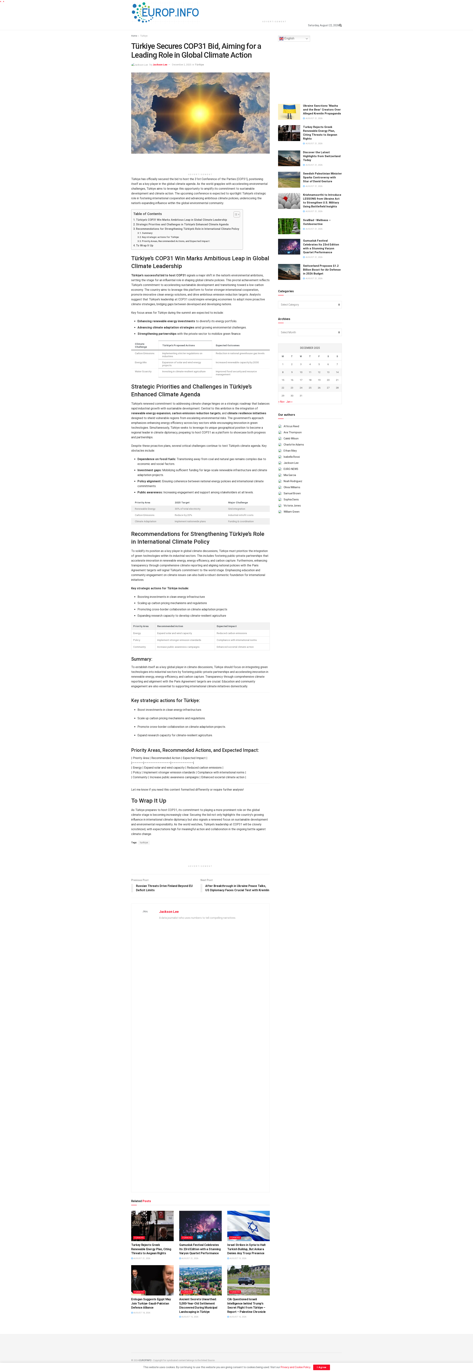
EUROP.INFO (145, 1360)
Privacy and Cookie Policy (295, 1367)
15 (283, 380)
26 (319, 387)
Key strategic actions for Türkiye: (160, 237)
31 (301, 395)
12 (319, 372)
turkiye (144, 842)
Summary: (147, 233)
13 (328, 372)
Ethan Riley (290, 450)
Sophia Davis (291, 499)
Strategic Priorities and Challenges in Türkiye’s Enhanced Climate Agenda (182, 224)
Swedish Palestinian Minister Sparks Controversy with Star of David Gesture (322, 177)
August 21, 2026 (141, 1258)
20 (328, 380)
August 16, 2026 (189, 1317)
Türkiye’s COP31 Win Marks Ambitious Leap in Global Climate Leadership (181, 219)
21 (337, 380)
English (289, 38)
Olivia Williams (292, 487)
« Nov (281, 401)
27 (328, 387)
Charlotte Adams (294, 444)
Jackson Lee (160, 64)
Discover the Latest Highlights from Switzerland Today (322, 156)
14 (337, 372)
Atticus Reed (291, 426)
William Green (292, 511)
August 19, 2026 (237, 1258)
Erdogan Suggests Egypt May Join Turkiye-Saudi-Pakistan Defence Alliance (151, 1303)
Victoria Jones (292, 505)
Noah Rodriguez (293, 481)
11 (310, 372)
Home (134, 36)
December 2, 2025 (181, 64)
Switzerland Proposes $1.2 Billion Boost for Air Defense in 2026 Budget (322, 269)
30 (292, 395)
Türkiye (143, 36)
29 (283, 395)
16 (292, 380)
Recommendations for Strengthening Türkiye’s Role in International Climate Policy (187, 229)
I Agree (321, 1367)
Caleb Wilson (291, 438)
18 (310, 380)
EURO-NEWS (291, 469)
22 (283, 387)
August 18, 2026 (141, 1313)
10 (301, 372)
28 (337, 387)
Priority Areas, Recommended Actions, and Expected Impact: (176, 241)
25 (310, 387)
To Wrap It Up (144, 245)
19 (319, 380)
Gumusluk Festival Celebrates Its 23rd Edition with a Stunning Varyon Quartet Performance (200, 1249)
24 (301, 387)
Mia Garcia (290, 475)
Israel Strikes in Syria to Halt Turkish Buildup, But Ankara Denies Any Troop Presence (246, 1249)
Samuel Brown (292, 493)
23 (292, 387)
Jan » (289, 401)
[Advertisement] (274, 9)
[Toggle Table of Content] (235, 214)
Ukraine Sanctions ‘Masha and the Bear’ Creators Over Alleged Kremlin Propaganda (322, 109)
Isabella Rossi (292, 456)
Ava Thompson (293, 432)
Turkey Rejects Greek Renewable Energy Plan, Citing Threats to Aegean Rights (151, 1249)
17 (301, 380)
